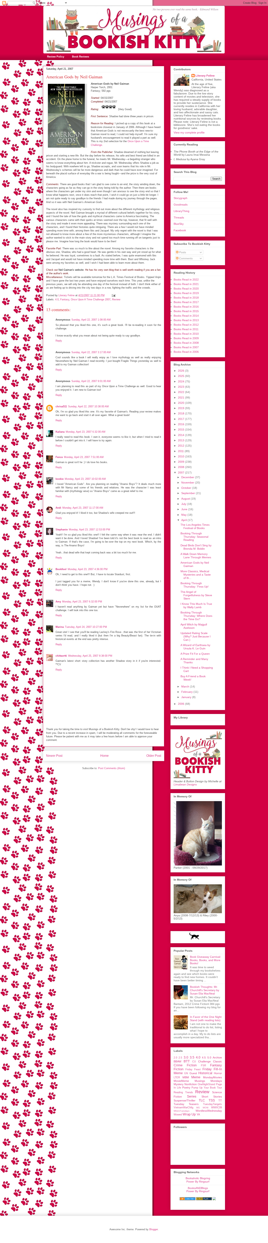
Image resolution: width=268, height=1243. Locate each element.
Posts (182, 252)
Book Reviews (80, 56)
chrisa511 (61, 406)
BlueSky (179, 223)
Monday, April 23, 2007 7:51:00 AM (84, 457)
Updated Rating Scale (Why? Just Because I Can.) (195, 636)
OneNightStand (206, 1084)
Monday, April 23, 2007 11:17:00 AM (82, 507)
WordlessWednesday (209, 1110)
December (188, 477)
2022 (181, 392)
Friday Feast (193, 1069)
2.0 (175, 1057)
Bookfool (61, 569)
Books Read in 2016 (186, 306)
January (186, 697)
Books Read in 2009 (186, 338)
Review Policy (55, 56)
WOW (205, 1107)
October (186, 487)
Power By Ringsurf (197, 1181)
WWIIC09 (216, 1107)
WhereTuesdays (182, 1111)
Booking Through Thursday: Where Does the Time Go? (196, 616)
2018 (181, 413)
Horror (218, 1073)
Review (116, 299)
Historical (205, 1073)
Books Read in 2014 (186, 315)
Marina (60, 626)
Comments (185, 258)
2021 (181, 397)
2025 (181, 375)
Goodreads (181, 204)
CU (194, 1061)
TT (220, 1100)
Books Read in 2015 (186, 311)
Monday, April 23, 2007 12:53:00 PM (89, 529)
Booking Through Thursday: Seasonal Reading (194, 537)
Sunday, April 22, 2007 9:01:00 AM (91, 381)
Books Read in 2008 (186, 342)
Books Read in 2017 (186, 302)
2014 (181, 435)
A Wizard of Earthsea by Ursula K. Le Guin (195, 646)
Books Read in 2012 (186, 324)
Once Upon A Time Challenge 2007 (90, 299)
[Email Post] (113, 295)
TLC (202, 1100)
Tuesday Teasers (186, 1104)
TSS (212, 1100)
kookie (60, 478)
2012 (181, 445)
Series (191, 1096)
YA (198, 1114)
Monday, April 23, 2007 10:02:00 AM (85, 478)
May (184, 514)
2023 (181, 386)
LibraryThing (181, 211)
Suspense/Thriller (184, 1100)
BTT (187, 1061)
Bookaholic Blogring (198, 1178)
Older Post (153, 755)
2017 (181, 418)
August (186, 498)
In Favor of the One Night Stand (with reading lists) (206, 1018)
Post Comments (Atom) (111, 768)
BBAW (177, 1061)
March (185, 686)
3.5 (192, 1057)
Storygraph (180, 198)
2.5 (180, 1057)
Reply (59, 340)
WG (198, 1107)
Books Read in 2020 (186, 288)
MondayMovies (212, 1077)
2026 (181, 370)
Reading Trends (183, 1092)
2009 (181, 461)
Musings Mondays (208, 1080)
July (184, 503)
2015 (181, 429)
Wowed (178, 1114)
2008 (181, 467)
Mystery (178, 1084)
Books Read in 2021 (186, 284)
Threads (179, 217)
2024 (181, 381)
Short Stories (211, 1096)
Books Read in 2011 (186, 329)
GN (186, 1073)
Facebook (180, 230)
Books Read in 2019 (186, 293)
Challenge (204, 1061)
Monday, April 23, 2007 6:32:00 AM (85, 431)
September (188, 493)
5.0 (209, 1057)
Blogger (153, 1229)
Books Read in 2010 (186, 333)
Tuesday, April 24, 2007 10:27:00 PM (86, 626)
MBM (185, 1077)
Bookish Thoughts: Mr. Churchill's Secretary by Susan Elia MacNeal (204, 990)
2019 (181, 408)
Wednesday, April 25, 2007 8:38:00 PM (90, 655)
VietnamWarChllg (183, 1107)
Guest (193, 1073)
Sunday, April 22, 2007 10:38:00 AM (88, 406)
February (187, 691)
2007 (181, 472)
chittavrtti (61, 655)
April (184, 520)
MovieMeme (181, 1080)
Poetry (186, 1087)
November (188, 482)
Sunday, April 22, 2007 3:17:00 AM (91, 352)
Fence (59, 457)
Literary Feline (205, 75)
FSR (203, 1065)
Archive (217, 1057)
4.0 (57, 299)
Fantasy (64, 299)
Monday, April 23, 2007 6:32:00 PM (82, 601)
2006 (181, 703)
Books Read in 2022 (186, 279)
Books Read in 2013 (186, 320)
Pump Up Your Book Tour (206, 1087)
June (184, 509)
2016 (181, 424)
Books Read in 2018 (186, 297)
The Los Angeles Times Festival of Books (195, 526)
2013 (181, 440)
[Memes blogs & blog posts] (187, 1199)
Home (104, 755)
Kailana (60, 431)
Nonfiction (190, 1084)
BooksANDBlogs (198, 1188)
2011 (181, 451)
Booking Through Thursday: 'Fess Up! (194, 585)
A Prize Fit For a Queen (195, 653)
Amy (58, 601)
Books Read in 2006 (186, 351)
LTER (177, 1077)
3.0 (186, 1057)
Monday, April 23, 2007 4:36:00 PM (88, 569)
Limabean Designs (185, 784)
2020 (181, 402)
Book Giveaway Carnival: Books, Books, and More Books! (205, 960)
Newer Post (54, 755)
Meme (195, 1077)
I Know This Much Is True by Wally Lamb (196, 605)
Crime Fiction (185, 1065)
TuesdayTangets (212, 1104)
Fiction (178, 1069)
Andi (58, 507)
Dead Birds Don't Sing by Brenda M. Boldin (195, 547)
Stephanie (62, 529)
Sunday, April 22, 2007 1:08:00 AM (91, 319)
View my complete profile (189, 132)
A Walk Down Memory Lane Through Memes (195, 555)
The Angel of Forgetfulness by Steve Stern (196, 595)
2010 (181, 456)
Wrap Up (189, 1114)
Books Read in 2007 (186, 347)
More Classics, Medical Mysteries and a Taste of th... (195, 574)
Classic (217, 1061)
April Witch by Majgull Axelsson (193, 626)
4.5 (204, 1057)
